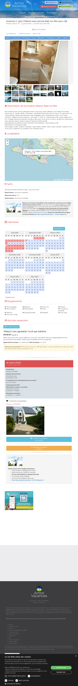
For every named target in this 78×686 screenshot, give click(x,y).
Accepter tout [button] (61, 667)
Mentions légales (13, 641)
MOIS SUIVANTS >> (59, 228)
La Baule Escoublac (24, 33)
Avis (60, 37)
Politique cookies (13, 643)
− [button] (7, 143)
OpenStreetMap (63, 180)
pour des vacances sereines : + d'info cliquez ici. (50, 214)
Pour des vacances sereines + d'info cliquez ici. (28, 480)
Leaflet (56, 180)
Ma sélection (12, 636)
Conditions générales (14, 639)
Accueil (22, 13)
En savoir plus (12, 673)
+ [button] (7, 141)
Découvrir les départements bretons (40, 17)
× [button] (76, 656)
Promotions (52, 13)
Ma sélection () (51, 2)
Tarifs (34, 37)
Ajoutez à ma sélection (39, 29)
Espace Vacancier (66, 2)
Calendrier (42, 37)
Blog (10, 638)
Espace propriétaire (13, 634)
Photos (9, 37)
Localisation (26, 37)
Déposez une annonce (49, 6)
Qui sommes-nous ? (14, 632)
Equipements (51, 37)
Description (17, 37)
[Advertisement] (39, 525)
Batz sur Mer (37, 33)
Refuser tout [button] (61, 672)
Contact (66, 37)
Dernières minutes (36, 13)
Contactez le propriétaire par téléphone (40, 448)
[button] (10, 62)
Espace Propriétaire (65, 6)
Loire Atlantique (11, 33)
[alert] (39, 670)
